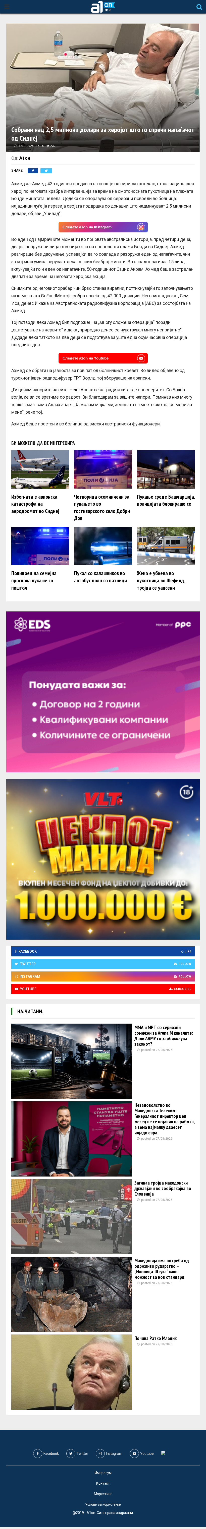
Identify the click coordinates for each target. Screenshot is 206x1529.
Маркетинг (103, 1494)
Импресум (103, 1473)
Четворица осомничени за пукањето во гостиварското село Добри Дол (102, 507)
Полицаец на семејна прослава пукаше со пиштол (34, 580)
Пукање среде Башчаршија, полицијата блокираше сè (166, 500)
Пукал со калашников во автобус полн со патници (100, 577)
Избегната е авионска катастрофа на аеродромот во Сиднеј (35, 503)
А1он (24, 158)
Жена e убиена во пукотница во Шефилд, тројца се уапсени (161, 580)
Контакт (103, 1483)
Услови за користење (103, 1504)
